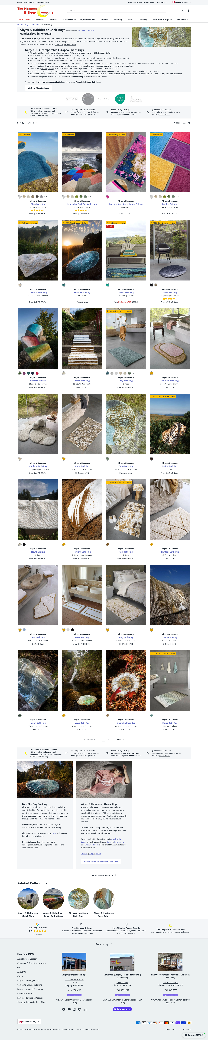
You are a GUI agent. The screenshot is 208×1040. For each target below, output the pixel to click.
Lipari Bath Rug (38, 723)
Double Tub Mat (170, 204)
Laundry (143, 19)
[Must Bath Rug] (38, 162)
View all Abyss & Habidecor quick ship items (101, 861)
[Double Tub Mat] (170, 162)
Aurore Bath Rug (38, 380)
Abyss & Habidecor (33, 24)
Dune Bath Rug (126, 466)
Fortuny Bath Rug (82, 552)
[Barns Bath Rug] (82, 338)
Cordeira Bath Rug (38, 466)
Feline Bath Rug (170, 466)
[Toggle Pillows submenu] (109, 19)
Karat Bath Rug (82, 637)
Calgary (44, 63)
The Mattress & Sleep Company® (37, 1029)
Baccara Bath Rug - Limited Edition (126, 204)
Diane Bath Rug (82, 466)
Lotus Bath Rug (82, 723)
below (43, 82)
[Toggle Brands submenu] (58, 19)
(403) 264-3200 (74, 990)
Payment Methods (25, 993)
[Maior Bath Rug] (170, 680)
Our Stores (24, 19)
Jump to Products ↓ (87, 30)
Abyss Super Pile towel (65, 44)
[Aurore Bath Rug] (38, 338)
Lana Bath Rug (170, 637)
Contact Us (22, 976)
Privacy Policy (171, 1029)
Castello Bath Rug (38, 292)
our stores (74, 71)
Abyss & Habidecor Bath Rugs (79, 914)
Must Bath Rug (38, 204)
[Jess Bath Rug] (38, 595)
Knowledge (181, 19)
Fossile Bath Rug (82, 292)
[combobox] (116, 10)
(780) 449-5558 (170, 990)
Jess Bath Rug (38, 637)
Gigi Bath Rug (126, 552)
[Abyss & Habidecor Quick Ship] (28, 899)
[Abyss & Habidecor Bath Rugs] (78, 899)
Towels (84, 853)
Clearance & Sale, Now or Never (141, 2)
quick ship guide (47, 68)
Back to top (102, 944)
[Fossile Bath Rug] (82, 250)
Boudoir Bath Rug (170, 380)
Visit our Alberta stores (38, 88)
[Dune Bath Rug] (126, 424)
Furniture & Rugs (161, 19)
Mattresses (68, 19)
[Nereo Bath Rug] (126, 250)
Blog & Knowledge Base (28, 980)
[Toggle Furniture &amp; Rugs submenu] (171, 19)
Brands (53, 19)
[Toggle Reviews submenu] (45, 19)
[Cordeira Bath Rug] (38, 424)
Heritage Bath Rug (170, 552)
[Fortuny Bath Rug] (82, 509)
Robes (98, 853)
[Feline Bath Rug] (170, 424)
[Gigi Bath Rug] (126, 509)
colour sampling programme (97, 66)
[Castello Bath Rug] (38, 250)
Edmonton (52, 63)
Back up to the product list (104, 875)
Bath (130, 19)
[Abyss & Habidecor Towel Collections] (53, 899)
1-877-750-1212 (163, 2)
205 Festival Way (170, 982)
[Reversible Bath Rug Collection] (82, 162)
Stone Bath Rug (169, 292)
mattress (126, 112)
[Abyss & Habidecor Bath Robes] (104, 899)
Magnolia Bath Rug (126, 723)
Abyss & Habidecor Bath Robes (104, 914)
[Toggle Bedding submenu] (123, 19)
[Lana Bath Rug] (170, 595)
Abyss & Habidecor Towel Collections (53, 914)
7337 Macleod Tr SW (74, 979)
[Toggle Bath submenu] (134, 19)
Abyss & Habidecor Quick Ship (28, 914)
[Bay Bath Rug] (126, 338)
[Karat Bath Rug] (82, 595)
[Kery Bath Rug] (126, 595)
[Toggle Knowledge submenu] (187, 19)
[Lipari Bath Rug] (38, 680)
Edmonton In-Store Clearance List (127, 999)
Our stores (34, 74)
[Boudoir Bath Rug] (170, 338)
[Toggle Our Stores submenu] (31, 19)
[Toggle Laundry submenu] (148, 19)
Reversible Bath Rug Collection (82, 204)
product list (54, 82)
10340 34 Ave (122, 982)
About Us (21, 972)
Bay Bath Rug (126, 380)
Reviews (40, 19)
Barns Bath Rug (82, 380)
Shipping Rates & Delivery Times (31, 1002)
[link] (89, 739)
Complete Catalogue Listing (29, 985)
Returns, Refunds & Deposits (30, 998)
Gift (19, 967)
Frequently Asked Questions (30, 989)
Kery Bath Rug (126, 637)
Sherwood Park (68, 63)
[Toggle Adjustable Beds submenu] (96, 19)
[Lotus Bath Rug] (82, 680)
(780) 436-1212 (122, 990)
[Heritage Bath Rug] (170, 509)
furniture (134, 112)
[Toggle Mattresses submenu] (75, 19)
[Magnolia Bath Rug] (126, 680)
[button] (189, 10)
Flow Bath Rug (38, 552)
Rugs (91, 853)
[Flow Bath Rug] (38, 509)
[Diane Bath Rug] (82, 424)
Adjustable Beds (87, 19)
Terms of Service (185, 1029)
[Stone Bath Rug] (170, 250)
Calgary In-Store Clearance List (78, 999)
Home (20, 24)
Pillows (104, 19)
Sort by (20, 122)
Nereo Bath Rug (126, 292)
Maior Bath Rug (169, 723)
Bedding (118, 19)
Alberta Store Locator (27, 959)
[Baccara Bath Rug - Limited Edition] (126, 162)
